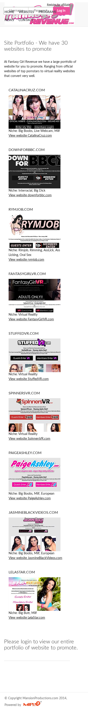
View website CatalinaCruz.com (30, 135)
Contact (26, 20)
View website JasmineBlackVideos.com (35, 558)
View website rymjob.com (26, 259)
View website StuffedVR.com (29, 379)
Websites (26, 12)
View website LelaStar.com (27, 617)
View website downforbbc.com (30, 195)
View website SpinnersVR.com (29, 438)
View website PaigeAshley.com (30, 498)
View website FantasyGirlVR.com (31, 319)
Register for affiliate (58, 4)
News (9, 20)
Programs (47, 12)
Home (9, 12)
